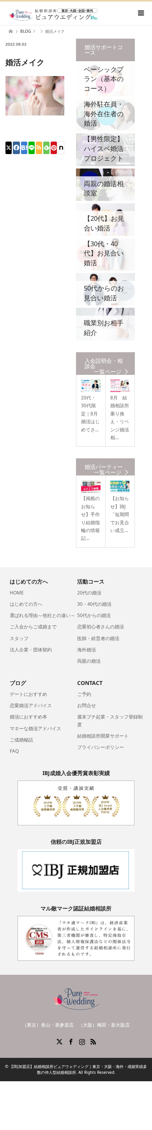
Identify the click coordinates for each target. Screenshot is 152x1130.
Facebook (70, 1041)
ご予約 (84, 694)
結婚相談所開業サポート (103, 736)
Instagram (82, 1041)
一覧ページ (107, 371)
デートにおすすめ (28, 694)
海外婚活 (86, 649)
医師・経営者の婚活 (98, 638)
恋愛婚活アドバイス (31, 705)
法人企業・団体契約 (31, 649)
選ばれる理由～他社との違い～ (42, 615)
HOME (17, 592)
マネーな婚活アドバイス (35, 728)
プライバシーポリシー (100, 747)
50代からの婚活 (94, 615)
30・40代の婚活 (94, 604)
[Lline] (31, 148)
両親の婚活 (89, 661)
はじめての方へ (26, 604)
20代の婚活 (89, 592)
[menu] (140, 13)
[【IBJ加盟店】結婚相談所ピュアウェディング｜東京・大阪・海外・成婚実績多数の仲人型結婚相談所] (53, 14)
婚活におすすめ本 (28, 716)
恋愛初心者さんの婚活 (100, 626)
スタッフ (19, 638)
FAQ (14, 751)
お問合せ (86, 705)
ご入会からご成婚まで (33, 626)
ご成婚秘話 (21, 739)
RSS (93, 1041)
